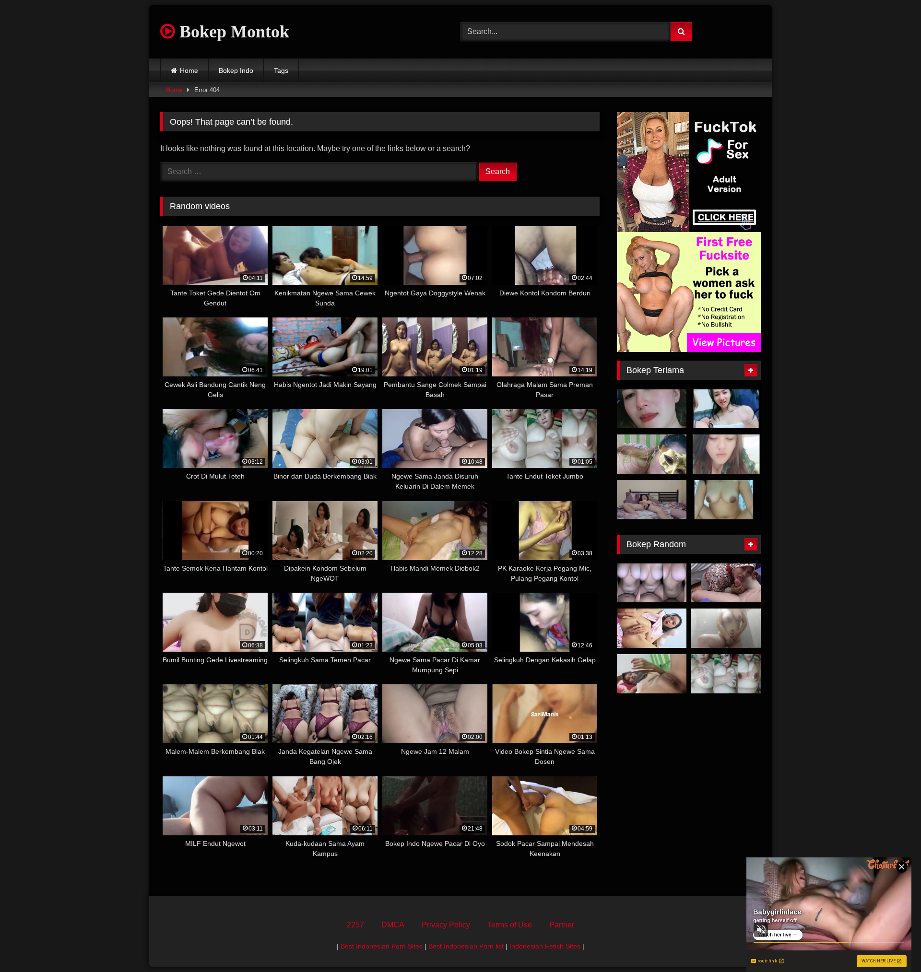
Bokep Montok (232, 31)
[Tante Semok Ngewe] (651, 454)
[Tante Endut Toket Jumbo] (726, 673)
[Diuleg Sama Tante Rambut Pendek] (651, 583)
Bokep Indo (236, 70)
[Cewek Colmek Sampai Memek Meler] (651, 628)
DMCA (392, 925)
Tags (281, 70)
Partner (561, 925)
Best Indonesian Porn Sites (382, 946)
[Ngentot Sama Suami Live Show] (726, 454)
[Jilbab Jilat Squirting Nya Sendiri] (651, 673)
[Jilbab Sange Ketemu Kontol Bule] (726, 583)
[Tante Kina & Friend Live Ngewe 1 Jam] (726, 409)
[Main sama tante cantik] (651, 409)
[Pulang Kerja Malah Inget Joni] (726, 628)
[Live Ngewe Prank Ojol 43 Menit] (726, 499)
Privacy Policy (446, 925)
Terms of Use (509, 925)
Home (189, 70)
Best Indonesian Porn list (466, 946)
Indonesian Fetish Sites (544, 946)
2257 (355, 925)
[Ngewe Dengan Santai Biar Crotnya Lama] (651, 499)
